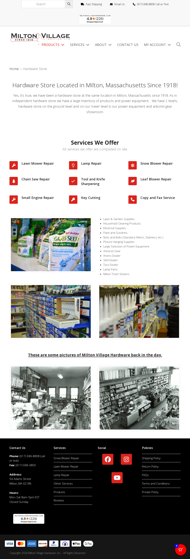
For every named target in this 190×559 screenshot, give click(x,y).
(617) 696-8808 (29, 456)
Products (59, 492)
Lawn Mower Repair (66, 466)
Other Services (63, 483)
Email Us (119, 4)
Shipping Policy (151, 458)
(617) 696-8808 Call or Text (153, 4)
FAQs (145, 475)
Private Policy (150, 492)
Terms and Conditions (156, 483)
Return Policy (150, 466)
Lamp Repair (61, 475)
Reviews (59, 500)
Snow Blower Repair (66, 458)
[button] (178, 44)
